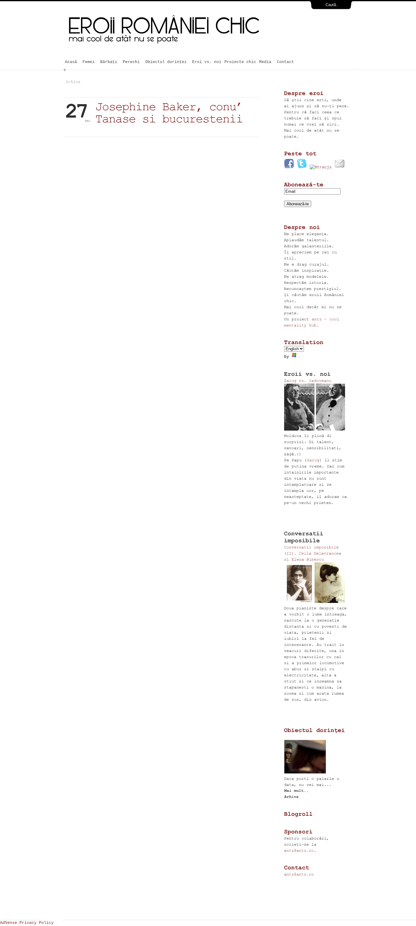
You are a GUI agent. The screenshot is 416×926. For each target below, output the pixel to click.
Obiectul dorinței (166, 62)
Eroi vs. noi (206, 62)
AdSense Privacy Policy (27, 923)
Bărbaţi (110, 62)
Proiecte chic (240, 62)
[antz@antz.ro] (299, 850)
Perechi (131, 62)
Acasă (72, 62)
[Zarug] (313, 460)
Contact (285, 62)
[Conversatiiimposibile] (305, 537)
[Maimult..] (296, 790)
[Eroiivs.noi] (307, 374)
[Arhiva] (291, 796)
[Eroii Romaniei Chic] (200, 49)
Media (266, 62)
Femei (90, 62)
